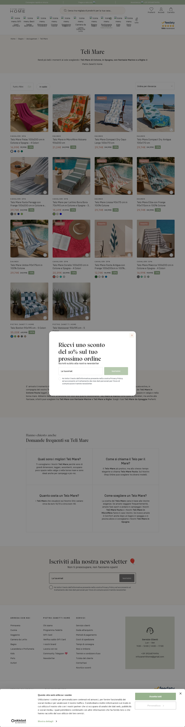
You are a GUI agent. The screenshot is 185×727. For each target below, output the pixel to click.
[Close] (131, 335)
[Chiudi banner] (181, 696)
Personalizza (153, 705)
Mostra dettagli (45, 721)
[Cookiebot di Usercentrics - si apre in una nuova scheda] (18, 721)
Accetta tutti (155, 696)
